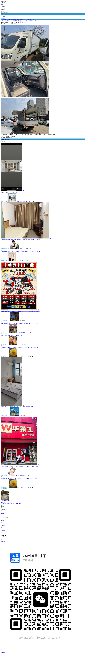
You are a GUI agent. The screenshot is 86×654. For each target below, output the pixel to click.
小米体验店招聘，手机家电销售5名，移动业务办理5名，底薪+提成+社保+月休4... (21, 251)
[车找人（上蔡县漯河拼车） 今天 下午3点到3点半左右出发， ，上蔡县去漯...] (1, 477)
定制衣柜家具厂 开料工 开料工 (9, 192)
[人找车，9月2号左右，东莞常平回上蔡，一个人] (1, 333)
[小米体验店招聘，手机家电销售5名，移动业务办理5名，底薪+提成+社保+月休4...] (1, 250)
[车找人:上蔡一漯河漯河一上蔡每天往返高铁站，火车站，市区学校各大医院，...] (1, 345)
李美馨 (20, 416)
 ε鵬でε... (21, 248)
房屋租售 (23, 19)
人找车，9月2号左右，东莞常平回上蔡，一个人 (12, 335)
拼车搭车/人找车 (4, 344)
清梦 (18, 344)
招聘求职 (14, 19)
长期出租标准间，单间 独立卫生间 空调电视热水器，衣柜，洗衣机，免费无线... (21, 239)
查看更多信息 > (4, 488)
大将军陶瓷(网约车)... (22, 332)
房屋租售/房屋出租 (5, 248)
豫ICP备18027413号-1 (6, 503)
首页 (2, 19)
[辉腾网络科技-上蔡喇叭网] (1, 5)
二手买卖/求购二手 (5, 320)
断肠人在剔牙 (19, 475)
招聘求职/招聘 (4, 201)
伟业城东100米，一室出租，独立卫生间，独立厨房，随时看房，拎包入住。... (19, 406)
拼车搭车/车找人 (4, 332)
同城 (2, 4)
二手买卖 (28, 19)
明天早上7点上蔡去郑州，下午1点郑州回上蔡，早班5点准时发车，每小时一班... (19, 323)
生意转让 (32, 19)
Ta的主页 (3, 502)
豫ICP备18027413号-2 (16, 503)
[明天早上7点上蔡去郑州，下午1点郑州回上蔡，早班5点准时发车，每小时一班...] (1, 321)
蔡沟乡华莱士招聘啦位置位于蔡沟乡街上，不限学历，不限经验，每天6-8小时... (19, 466)
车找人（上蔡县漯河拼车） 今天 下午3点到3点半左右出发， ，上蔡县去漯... (19, 478)
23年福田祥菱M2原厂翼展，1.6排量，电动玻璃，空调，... (24, 21)
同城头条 (10, 19)
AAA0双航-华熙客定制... (22, 201)
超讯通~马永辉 (19, 260)
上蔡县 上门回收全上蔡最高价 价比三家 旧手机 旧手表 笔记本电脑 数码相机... (20, 311)
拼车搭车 (19, 19)
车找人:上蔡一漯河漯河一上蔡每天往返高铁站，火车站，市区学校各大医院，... (19, 347)
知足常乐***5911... (21, 356)
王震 (20, 320)
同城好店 (5, 19)
